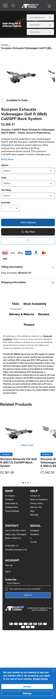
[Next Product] (51, 431)
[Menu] (5, 5)
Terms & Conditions (39, 499)
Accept (27, 686)
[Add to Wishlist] (28, 241)
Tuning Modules (12, 511)
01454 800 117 (11, 546)
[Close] (51, 672)
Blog (32, 511)
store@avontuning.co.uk (16, 549)
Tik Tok (33, 542)
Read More (7, 159)
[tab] (15, 304)
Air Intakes (10, 496)
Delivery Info (36, 507)
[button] (49, 6)
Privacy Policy (36, 503)
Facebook (34, 534)
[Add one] (17, 208)
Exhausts (9, 499)
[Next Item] (50, 75)
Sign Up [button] (8, 565)
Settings (27, 693)
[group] (28, 445)
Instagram (34, 530)
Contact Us (35, 496)
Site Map (34, 515)
